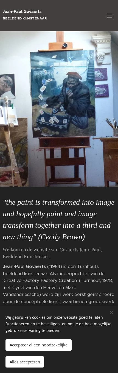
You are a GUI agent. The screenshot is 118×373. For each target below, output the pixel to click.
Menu (109, 15)
